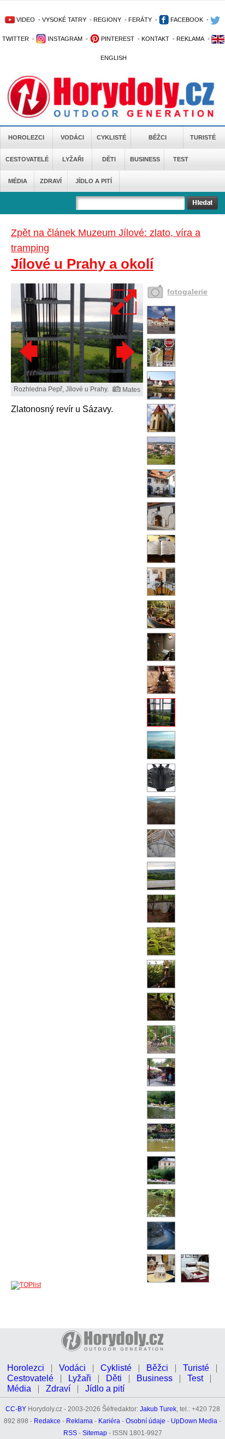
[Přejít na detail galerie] (77, 380)
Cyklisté (111, 137)
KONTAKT (155, 38)
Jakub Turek (158, 1409)
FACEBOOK (186, 19)
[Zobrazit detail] (161, 332)
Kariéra (109, 1421)
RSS (70, 1433)
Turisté (203, 137)
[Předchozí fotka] (30, 351)
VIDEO (25, 19)
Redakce (47, 1421)
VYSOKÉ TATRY (64, 19)
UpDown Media (194, 1421)
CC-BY (15, 1409)
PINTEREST (116, 38)
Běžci (158, 137)
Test (180, 159)
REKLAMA (190, 38)
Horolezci (26, 137)
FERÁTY (140, 19)
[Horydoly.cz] (112, 98)
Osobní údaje (145, 1421)
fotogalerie (187, 291)
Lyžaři (73, 159)
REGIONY (107, 19)
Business (145, 159)
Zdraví (51, 181)
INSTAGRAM (64, 38)
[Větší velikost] (124, 302)
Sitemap (94, 1433)
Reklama (79, 1421)
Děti (109, 159)
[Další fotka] (124, 351)
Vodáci (72, 137)
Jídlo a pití (93, 181)
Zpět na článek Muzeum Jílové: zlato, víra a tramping (105, 240)
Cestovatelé (27, 159)
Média (17, 181)
